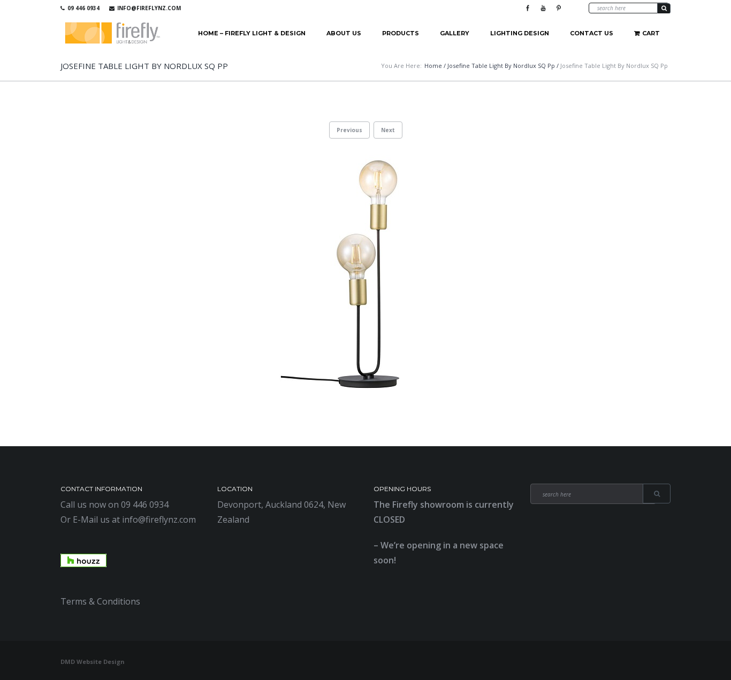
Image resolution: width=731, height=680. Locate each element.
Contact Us (591, 33)
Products (400, 33)
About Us (343, 33)
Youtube (543, 8)
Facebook (527, 8)
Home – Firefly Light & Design (252, 33)
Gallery (454, 33)
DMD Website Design (92, 662)
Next (388, 130)
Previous (349, 130)
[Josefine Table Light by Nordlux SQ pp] (365, 275)
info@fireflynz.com (149, 8)
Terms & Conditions (100, 601)
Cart (651, 33)
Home (433, 66)
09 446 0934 (83, 8)
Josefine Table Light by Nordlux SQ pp (501, 66)
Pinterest (558, 8)
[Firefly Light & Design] (112, 33)
